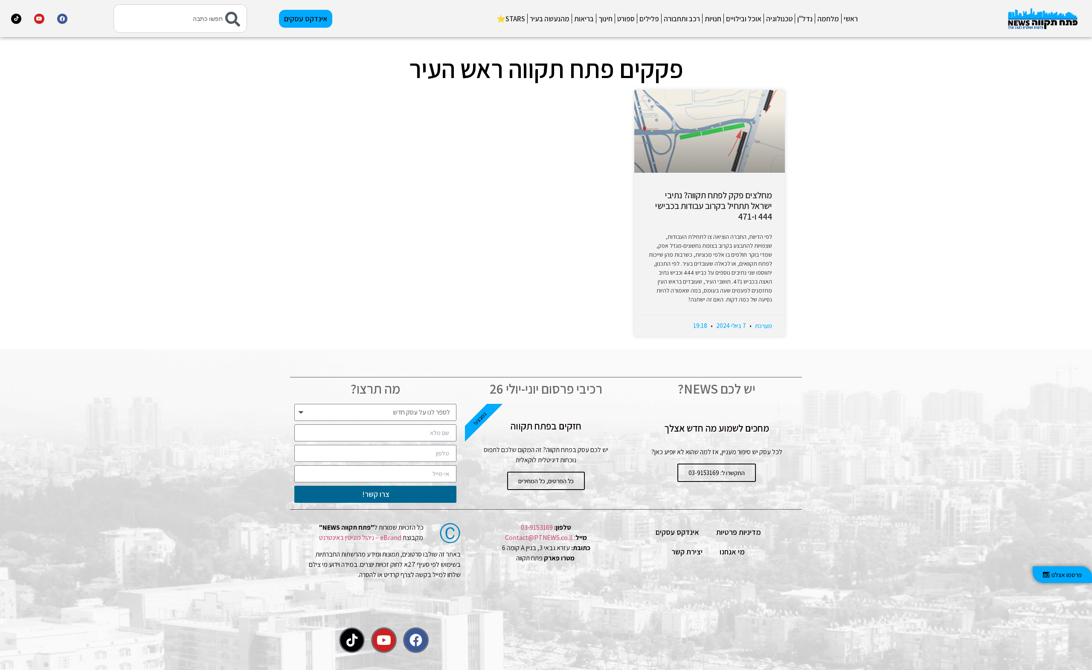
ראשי (851, 18)
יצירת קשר (687, 552)
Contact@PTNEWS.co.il (539, 537)
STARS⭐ (511, 18)
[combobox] (180, 18)
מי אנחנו (732, 552)
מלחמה (828, 18)
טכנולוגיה (779, 18)
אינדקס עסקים (677, 532)
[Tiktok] (16, 19)
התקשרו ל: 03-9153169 (716, 473)
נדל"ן (805, 18)
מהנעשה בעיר (549, 18)
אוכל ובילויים (743, 18)
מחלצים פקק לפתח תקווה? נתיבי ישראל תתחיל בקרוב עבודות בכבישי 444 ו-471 (713, 205)
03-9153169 (537, 527)
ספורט (626, 18)
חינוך (605, 18)
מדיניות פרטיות (738, 532)
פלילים (649, 18)
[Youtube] (39, 19)
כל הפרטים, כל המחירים (546, 481)
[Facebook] (62, 19)
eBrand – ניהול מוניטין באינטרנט (360, 537)
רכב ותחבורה (682, 18)
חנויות (713, 18)
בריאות (584, 18)
